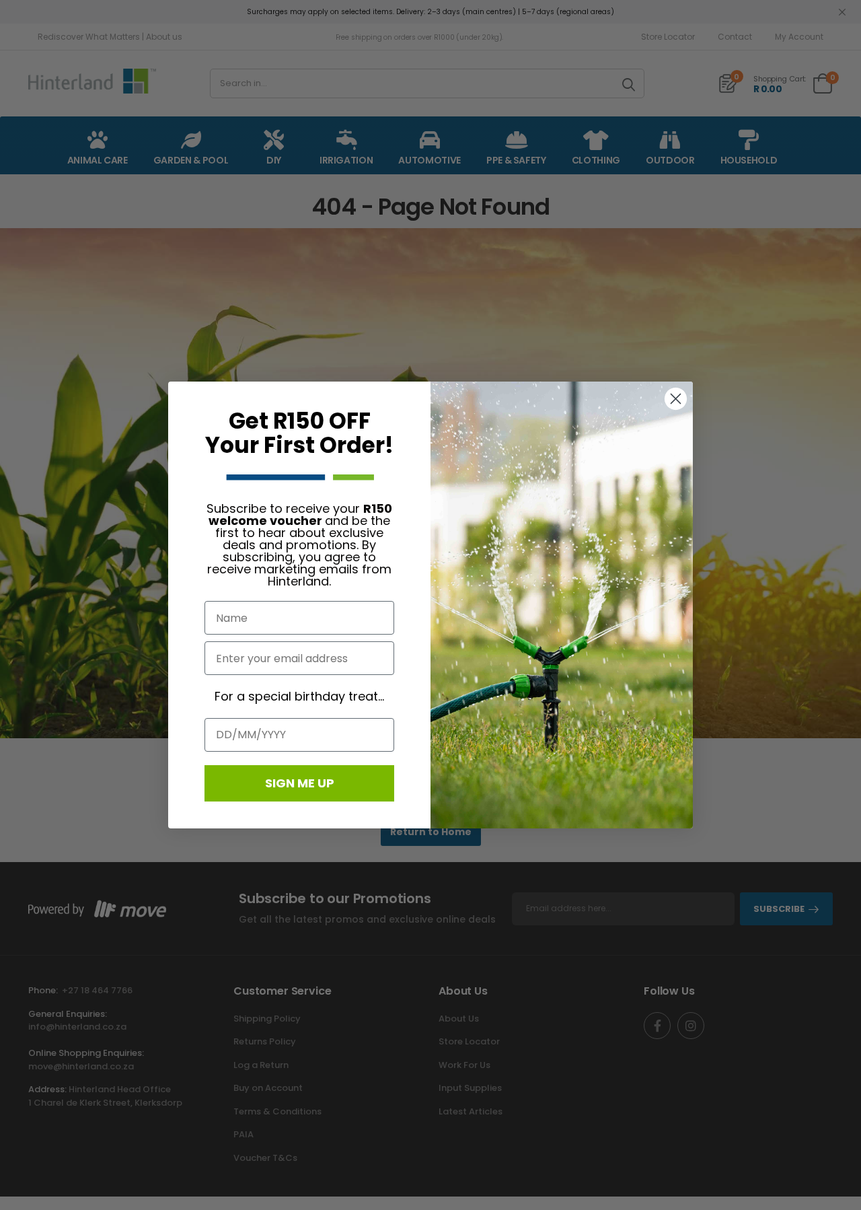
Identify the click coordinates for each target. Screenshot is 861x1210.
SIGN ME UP (299, 783)
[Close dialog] (675, 399)
